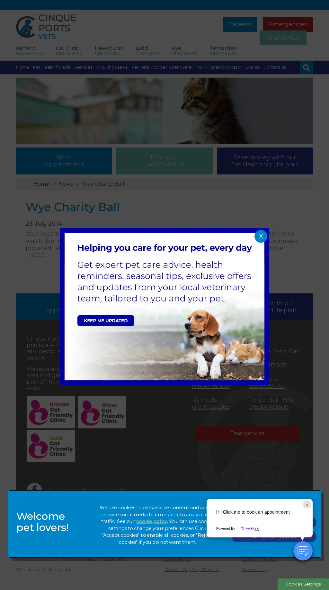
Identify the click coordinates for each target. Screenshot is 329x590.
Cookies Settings (303, 584)
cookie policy (151, 521)
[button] (303, 550)
